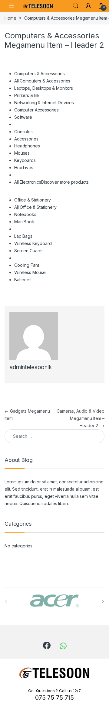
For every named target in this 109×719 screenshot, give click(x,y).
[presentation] (103, 601)
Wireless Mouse (30, 272)
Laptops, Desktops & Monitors (43, 88)
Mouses (22, 153)
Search (75, 5)
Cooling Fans (27, 265)
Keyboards (25, 160)
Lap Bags (23, 236)
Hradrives (23, 167)
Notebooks (25, 214)
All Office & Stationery (35, 207)
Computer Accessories (36, 109)
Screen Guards (29, 250)
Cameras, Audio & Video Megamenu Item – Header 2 (80, 418)
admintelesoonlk (30, 367)
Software (23, 117)
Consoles (23, 131)
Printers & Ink (27, 95)
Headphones (27, 145)
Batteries (22, 279)
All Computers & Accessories (42, 80)
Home (10, 18)
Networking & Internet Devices (44, 102)
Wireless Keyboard (33, 243)
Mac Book (24, 221)
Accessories (26, 138)
